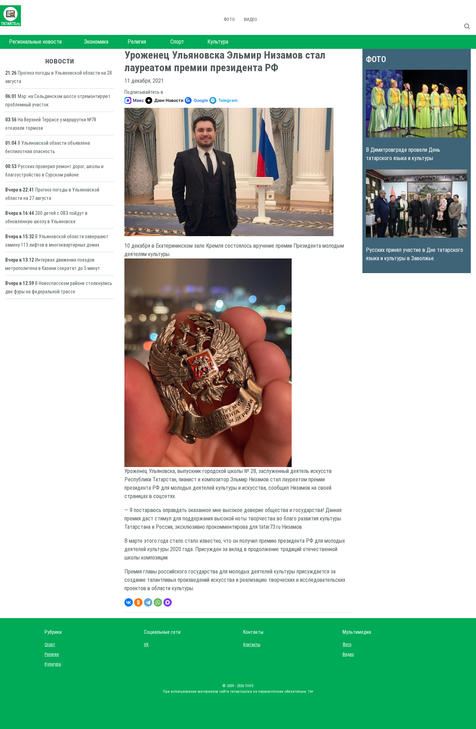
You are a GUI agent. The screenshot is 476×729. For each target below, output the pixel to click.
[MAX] (167, 602)
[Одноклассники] (138, 602)
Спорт (177, 41)
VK (146, 644)
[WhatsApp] (158, 602)
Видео (250, 19)
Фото (229, 19)
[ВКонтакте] (128, 602)
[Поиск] (469, 18)
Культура (217, 41)
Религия (137, 41)
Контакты (250, 644)
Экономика (96, 41)
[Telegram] (148, 602)
